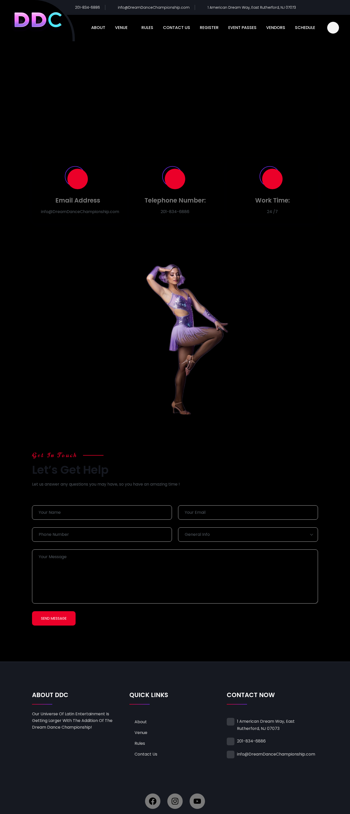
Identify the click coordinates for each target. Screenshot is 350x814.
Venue (121, 28)
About (98, 28)
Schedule (305, 28)
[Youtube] (197, 801)
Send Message (54, 618)
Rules (147, 28)
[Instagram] (175, 801)
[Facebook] (152, 801)
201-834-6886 (87, 7)
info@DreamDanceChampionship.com (154, 7)
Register (209, 28)
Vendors (275, 28)
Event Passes (242, 28)
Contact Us (176, 28)
